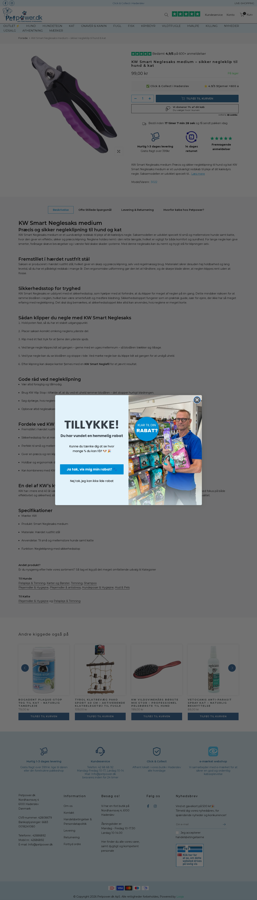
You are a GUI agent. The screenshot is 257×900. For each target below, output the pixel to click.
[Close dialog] (197, 400)
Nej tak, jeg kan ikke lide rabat (92, 481)
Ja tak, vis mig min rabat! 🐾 (92, 469)
